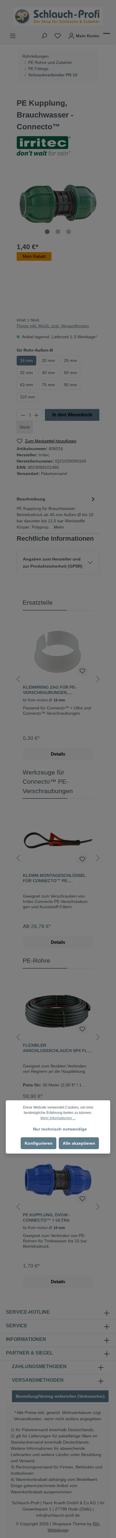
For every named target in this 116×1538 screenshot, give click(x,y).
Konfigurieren (39, 1143)
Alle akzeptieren (79, 1143)
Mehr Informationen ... (58, 1118)
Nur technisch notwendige (60, 1129)
